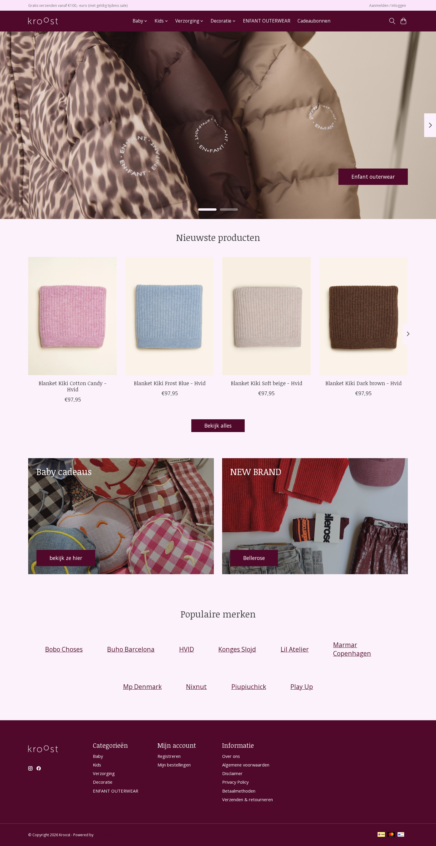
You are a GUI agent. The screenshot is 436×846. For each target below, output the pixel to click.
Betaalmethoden (238, 791)
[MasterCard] (391, 835)
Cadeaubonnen (313, 21)
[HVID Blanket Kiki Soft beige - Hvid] (266, 316)
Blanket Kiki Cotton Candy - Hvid (72, 386)
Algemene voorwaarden (245, 765)
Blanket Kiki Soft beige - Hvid (266, 382)
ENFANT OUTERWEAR (266, 21)
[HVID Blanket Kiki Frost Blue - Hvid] (169, 316)
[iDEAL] (381, 835)
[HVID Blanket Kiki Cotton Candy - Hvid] (72, 316)
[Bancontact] (401, 835)
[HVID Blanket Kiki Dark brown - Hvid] (363, 316)
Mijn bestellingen (174, 765)
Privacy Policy (235, 782)
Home (118, 21)
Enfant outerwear (373, 176)
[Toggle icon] (392, 21)
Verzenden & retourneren (247, 799)
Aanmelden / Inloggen (387, 5)
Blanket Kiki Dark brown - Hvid (363, 382)
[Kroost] (43, 21)
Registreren (169, 756)
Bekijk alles (218, 425)
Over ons (231, 756)
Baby (98, 756)
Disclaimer (232, 773)
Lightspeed (103, 834)
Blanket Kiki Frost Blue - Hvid (170, 382)
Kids (97, 765)
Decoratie (102, 782)
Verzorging (104, 773)
